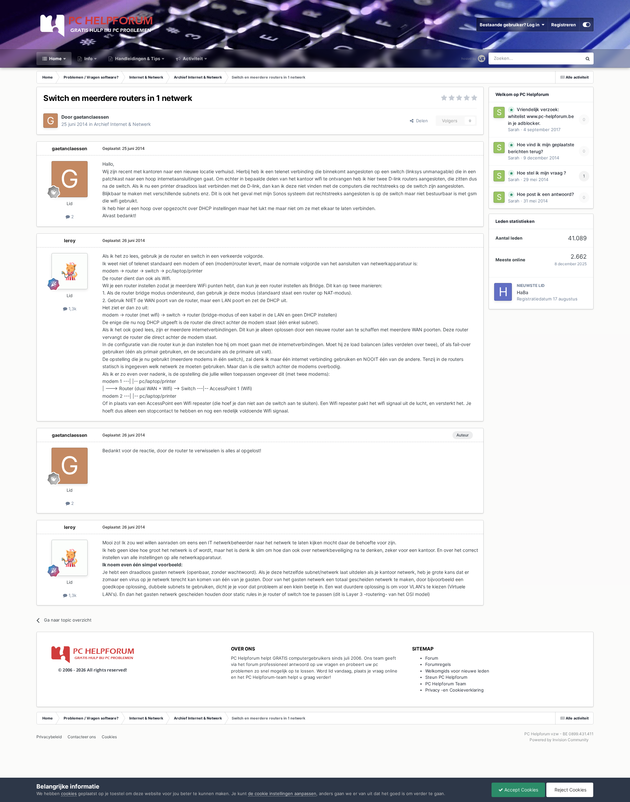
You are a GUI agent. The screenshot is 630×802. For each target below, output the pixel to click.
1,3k (71, 308)
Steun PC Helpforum (446, 677)
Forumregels (438, 664)
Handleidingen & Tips (137, 58)
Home (55, 58)
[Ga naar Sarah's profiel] (499, 112)
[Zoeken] (588, 58)
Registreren (563, 24)
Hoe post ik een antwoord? (545, 194)
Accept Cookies (520, 789)
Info (88, 58)
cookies (69, 793)
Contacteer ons (82, 736)
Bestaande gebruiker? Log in (510, 24)
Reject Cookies (569, 789)
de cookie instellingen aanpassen (282, 793)
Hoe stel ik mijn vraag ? (541, 173)
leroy (69, 240)
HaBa (522, 292)
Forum (431, 658)
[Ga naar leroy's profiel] (70, 271)
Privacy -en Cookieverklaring (454, 690)
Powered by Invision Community (559, 739)
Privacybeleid (49, 736)
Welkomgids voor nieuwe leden (457, 670)
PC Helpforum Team (445, 683)
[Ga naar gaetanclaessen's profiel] (50, 120)
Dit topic (565, 58)
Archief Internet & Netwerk (122, 124)
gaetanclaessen (91, 117)
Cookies (109, 736)
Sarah (513, 129)
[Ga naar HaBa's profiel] (503, 292)
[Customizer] (586, 25)
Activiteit (192, 58)
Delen (420, 120)
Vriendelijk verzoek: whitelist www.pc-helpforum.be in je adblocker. (541, 116)
